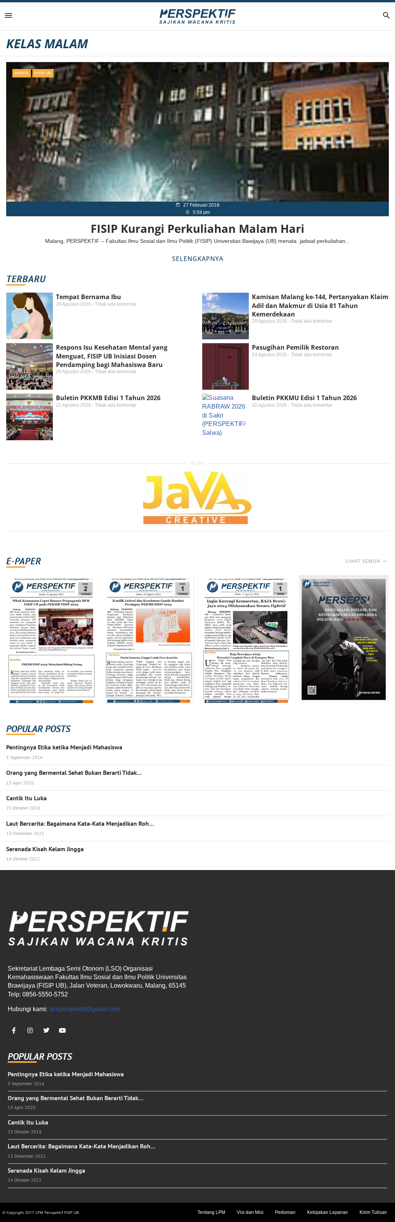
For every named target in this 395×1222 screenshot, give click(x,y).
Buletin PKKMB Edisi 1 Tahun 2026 (108, 398)
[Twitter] (46, 1030)
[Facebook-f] (14, 1030)
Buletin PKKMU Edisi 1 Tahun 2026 (304, 398)
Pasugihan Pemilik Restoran (295, 347)
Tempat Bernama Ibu (88, 297)
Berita (22, 73)
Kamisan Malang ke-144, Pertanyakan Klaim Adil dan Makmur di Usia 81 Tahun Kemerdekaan (320, 305)
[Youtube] (62, 1030)
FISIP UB (43, 73)
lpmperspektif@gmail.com (84, 1009)
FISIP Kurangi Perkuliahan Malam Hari (197, 228)
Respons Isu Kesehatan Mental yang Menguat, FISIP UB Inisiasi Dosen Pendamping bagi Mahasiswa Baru (111, 356)
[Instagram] (30, 1030)
